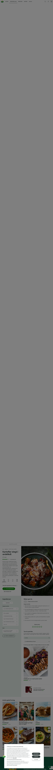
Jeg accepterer (36, 753)
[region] (24, 756)
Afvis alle (36, 756)
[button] (4, 757)
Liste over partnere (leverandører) (12, 765)
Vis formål (36, 759)
